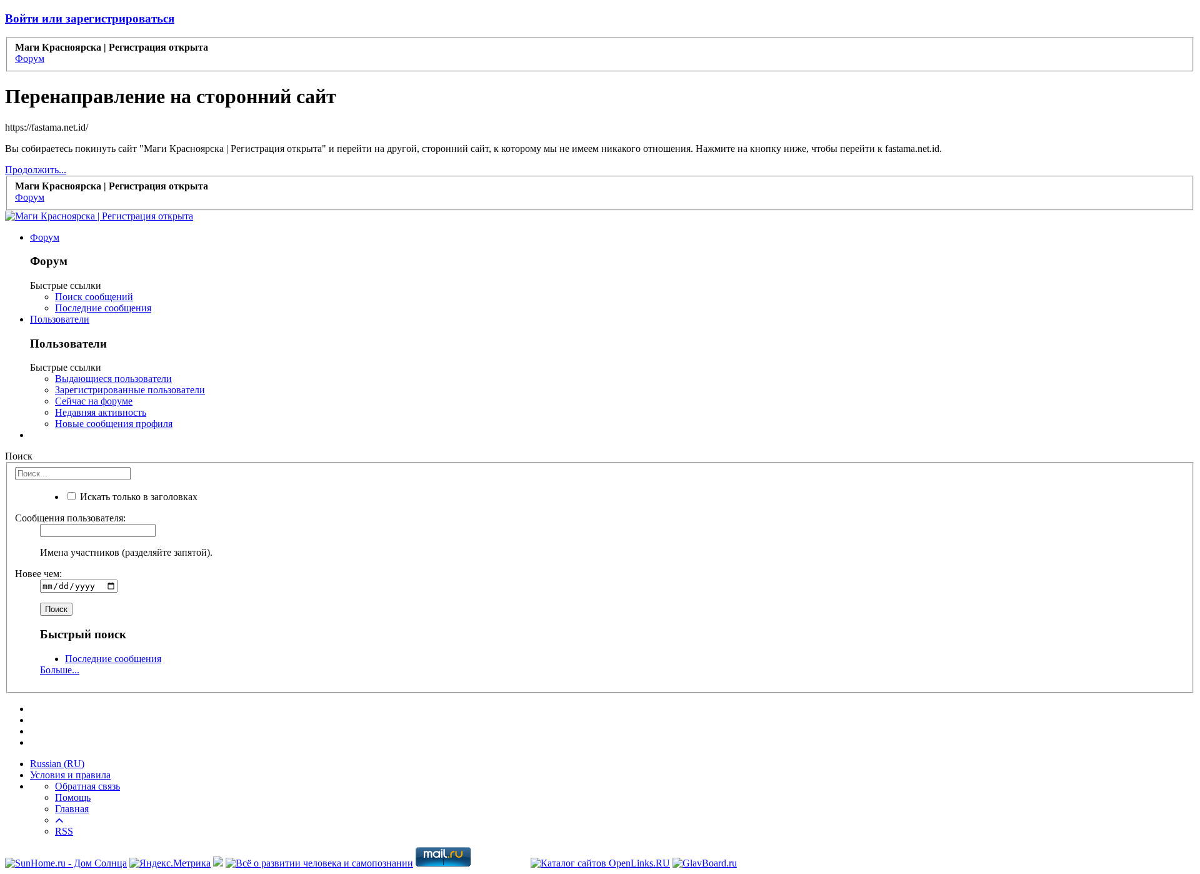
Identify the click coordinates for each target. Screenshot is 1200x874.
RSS (64, 831)
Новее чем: (38, 573)
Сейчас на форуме (93, 401)
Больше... (59, 670)
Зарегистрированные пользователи (130, 389)
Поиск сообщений (94, 296)
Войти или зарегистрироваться (89, 18)
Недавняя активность (100, 412)
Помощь (73, 797)
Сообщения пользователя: (70, 518)
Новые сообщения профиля (113, 423)
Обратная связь (87, 786)
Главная (72, 808)
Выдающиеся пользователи (113, 378)
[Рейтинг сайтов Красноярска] (218, 863)
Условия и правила (70, 775)
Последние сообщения (103, 308)
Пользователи (59, 319)
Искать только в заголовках (138, 496)
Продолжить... (35, 169)
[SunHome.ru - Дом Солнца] (66, 863)
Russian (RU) (57, 763)
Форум (44, 237)
